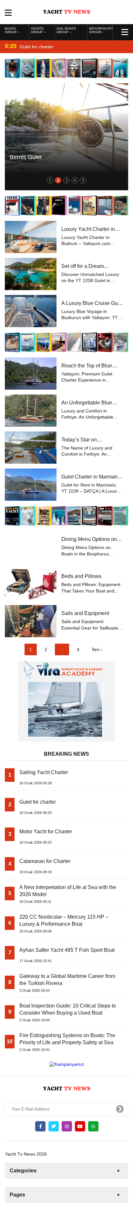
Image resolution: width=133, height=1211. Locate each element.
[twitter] (53, 1126)
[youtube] (80, 1126)
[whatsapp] (93, 1126)
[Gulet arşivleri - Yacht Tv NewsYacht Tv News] (66, 11)
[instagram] (67, 1126)
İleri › (97, 649)
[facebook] (40, 1126)
